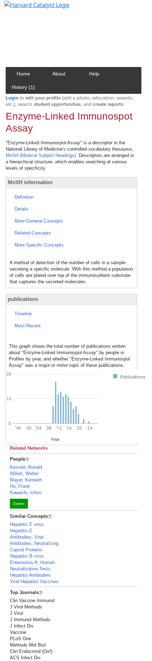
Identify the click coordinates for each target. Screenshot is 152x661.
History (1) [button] (23, 87)
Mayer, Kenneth (26, 480)
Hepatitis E (21, 530)
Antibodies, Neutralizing (34, 543)
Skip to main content (29, 8)
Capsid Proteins (26, 549)
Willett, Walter (24, 473)
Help (94, 74)
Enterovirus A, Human (32, 562)
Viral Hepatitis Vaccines (34, 581)
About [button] (58, 74)
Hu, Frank (20, 486)
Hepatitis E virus (27, 524)
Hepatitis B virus (27, 556)
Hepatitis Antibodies (30, 575)
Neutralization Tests (30, 568)
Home (23, 74)
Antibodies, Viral (26, 537)
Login (12, 98)
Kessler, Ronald (26, 467)
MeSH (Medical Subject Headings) (41, 155)
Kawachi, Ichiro (25, 492)
